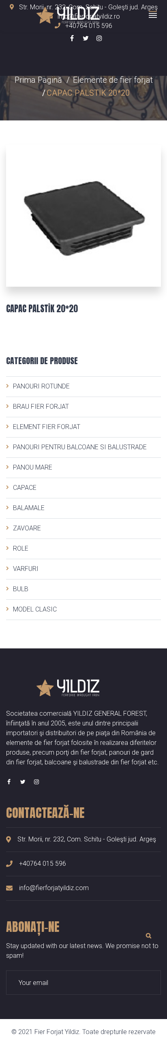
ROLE (20, 548)
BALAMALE (29, 508)
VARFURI (26, 569)
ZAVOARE (27, 528)
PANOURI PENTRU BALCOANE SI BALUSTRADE (80, 447)
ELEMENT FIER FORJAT (46, 427)
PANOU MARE (32, 467)
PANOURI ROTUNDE (41, 386)
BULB (20, 589)
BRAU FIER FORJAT (41, 406)
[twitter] (23, 782)
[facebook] (9, 782)
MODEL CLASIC (35, 609)
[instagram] (36, 782)
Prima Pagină (38, 80)
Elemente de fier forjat (113, 80)
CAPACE (24, 487)
